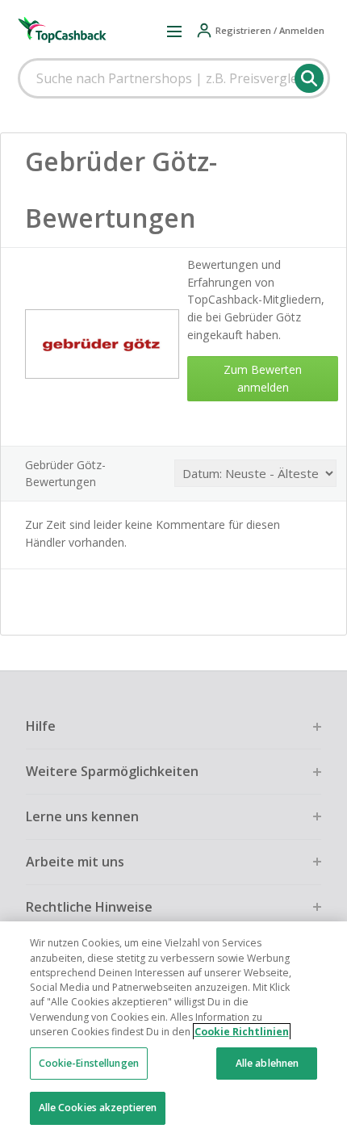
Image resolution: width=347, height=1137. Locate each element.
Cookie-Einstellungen (89, 1063)
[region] (173, 1029)
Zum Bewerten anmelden (263, 378)
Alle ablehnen (267, 1063)
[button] (174, 31)
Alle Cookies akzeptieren (98, 1107)
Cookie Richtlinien (241, 1031)
